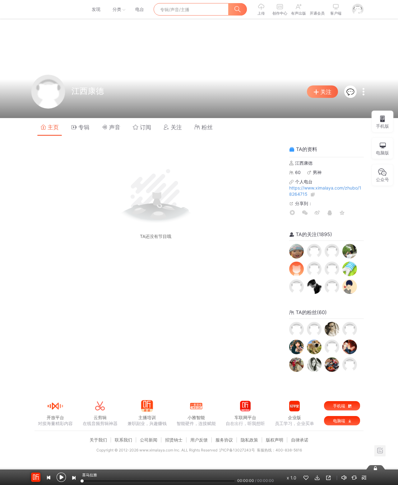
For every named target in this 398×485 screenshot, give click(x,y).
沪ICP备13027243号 (237, 450)
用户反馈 (199, 439)
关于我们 (98, 439)
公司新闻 (148, 439)
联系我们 (123, 439)
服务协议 (224, 439)
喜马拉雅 (55, 9)
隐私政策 (249, 439)
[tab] (49, 127)
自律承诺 (299, 439)
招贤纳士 (174, 439)
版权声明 (274, 439)
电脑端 (339, 420)
